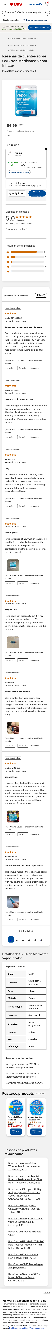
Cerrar (47, 1292)
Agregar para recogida (37, 193)
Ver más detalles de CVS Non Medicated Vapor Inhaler (22, 1075)
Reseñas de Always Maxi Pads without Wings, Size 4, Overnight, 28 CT (25, 1222)
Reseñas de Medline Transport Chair (25, 1233)
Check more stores (19, 172)
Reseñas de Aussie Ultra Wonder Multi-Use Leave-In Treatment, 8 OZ (24, 1166)
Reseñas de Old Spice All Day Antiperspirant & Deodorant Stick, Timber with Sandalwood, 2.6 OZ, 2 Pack (24, 1193)
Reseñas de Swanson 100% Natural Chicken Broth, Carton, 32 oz (24, 1277)
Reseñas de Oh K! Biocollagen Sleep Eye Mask (25, 1266)
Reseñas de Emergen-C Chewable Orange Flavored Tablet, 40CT (24, 1209)
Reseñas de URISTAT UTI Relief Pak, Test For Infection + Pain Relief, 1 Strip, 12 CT (26, 1245)
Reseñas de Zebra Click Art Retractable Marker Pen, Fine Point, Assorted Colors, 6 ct (25, 1179)
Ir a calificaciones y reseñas (18, 70)
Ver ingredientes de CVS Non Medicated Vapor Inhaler (22, 1065)
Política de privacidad (18, 1328)
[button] (4, 939)
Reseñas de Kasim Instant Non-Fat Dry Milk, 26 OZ (23, 1256)
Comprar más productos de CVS (24, 1082)
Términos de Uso (37, 1328)
